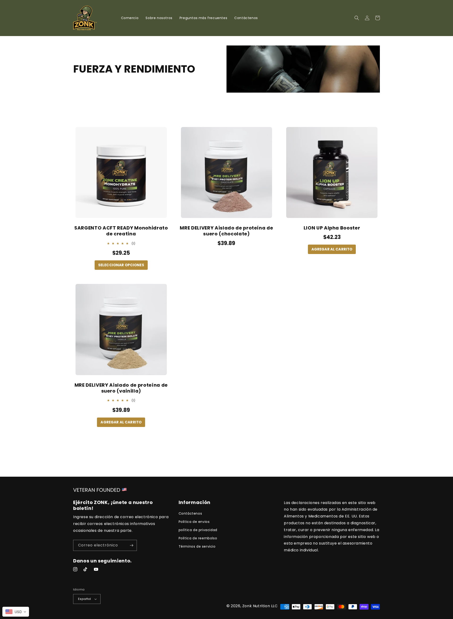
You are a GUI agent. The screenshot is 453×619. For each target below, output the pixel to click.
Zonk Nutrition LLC (260, 606)
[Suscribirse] (131, 545)
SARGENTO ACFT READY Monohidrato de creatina (121, 231)
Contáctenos (190, 513)
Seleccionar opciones (121, 264)
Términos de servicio (197, 546)
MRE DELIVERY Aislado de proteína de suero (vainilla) (121, 388)
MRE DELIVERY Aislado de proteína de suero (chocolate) (226, 231)
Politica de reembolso (198, 538)
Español (84, 599)
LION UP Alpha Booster (332, 228)
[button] (357, 18)
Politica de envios (194, 521)
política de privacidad (198, 530)
